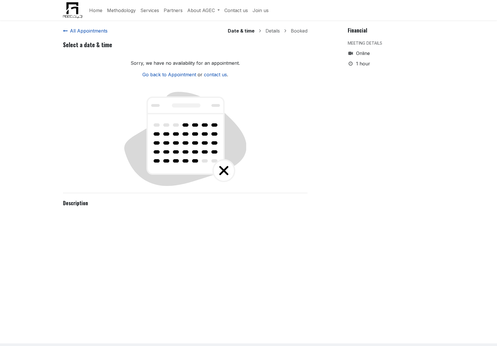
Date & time (241, 31)
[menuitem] (96, 10)
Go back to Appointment (169, 74)
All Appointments (89, 31)
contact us (215, 74)
